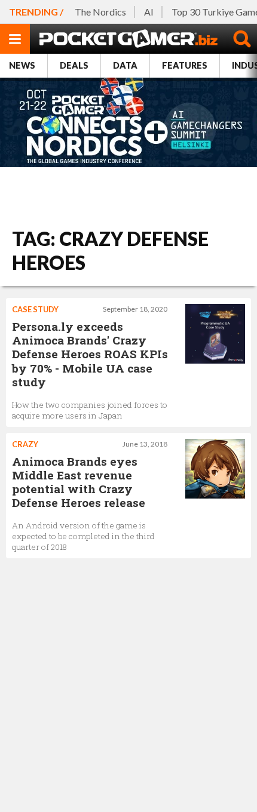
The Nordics (100, 11)
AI (149, 11)
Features (184, 65)
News (22, 65)
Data (125, 65)
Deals (74, 65)
